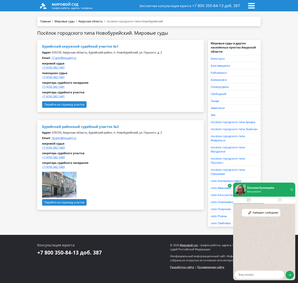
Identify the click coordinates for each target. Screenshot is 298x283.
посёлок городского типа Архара (233, 122)
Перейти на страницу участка (64, 104)
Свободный (218, 94)
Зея (213, 115)
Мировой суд (189, 245)
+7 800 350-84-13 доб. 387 (216, 5)
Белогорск (218, 59)
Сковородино (220, 87)
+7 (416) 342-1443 (53, 148)
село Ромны (219, 216)
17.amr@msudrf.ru (63, 58)
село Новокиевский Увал (227, 202)
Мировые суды (64, 21)
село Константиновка (225, 195)
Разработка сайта (182, 267)
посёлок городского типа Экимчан (234, 129)
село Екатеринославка (226, 181)
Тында (215, 101)
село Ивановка (221, 188)
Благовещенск (220, 66)
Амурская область (90, 21)
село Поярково (221, 209)
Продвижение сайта (210, 267)
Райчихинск (219, 73)
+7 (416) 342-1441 (53, 67)
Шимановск (219, 80)
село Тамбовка (221, 223)
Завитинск (218, 108)
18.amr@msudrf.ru (63, 138)
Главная (45, 21)
